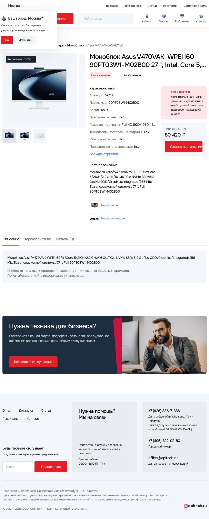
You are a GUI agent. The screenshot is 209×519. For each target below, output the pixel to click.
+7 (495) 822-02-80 (164, 441)
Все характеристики (105, 154)
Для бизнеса (133, 6)
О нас (6, 410)
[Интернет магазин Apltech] (195, 506)
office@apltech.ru (163, 458)
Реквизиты (170, 6)
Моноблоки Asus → (113, 218)
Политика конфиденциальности (66, 508)
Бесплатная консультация (33, 362)
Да (7, 40)
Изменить (25, 40)
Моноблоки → (109, 205)
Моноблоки (75, 45)
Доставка (112, 6)
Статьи (152, 6)
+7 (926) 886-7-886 (164, 411)
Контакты (33, 419)
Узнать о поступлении (186, 146)
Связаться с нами (195, 6)
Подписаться (51, 467)
